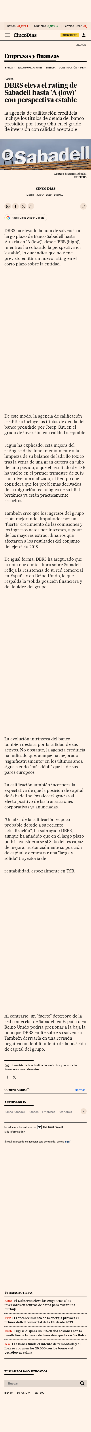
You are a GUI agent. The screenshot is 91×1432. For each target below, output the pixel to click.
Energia (50, 67)
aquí (67, 1141)
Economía (65, 1112)
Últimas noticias (18, 1292)
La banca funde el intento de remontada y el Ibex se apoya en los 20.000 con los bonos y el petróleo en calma (42, 1348)
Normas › (81, 1089)
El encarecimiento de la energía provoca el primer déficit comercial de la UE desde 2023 (41, 1320)
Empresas (48, 1112)
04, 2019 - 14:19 (50, 194)
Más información (13, 1131)
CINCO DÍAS (45, 189)
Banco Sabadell (14, 1112)
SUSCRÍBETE (70, 35)
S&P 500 (40, 26)
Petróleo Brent (72, 26)
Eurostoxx (23, 1393)
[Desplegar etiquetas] (84, 1111)
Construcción (68, 67)
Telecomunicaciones (29, 67)
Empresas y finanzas (31, 56)
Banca (9, 67)
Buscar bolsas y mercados (25, 1371)
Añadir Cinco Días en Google (28, 217)
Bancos (33, 1112)
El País (81, 44)
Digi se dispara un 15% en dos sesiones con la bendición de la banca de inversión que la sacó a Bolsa (45, 1333)
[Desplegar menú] (7, 35)
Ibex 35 (11, 26)
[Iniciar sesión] (84, 35)
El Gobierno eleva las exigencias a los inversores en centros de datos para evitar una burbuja (39, 1305)
